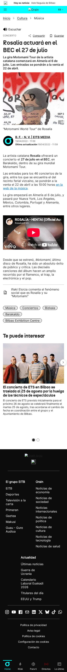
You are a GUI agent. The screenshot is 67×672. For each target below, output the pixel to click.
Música (10, 308)
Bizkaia (50, 308)
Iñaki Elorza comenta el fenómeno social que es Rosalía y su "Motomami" (35, 292)
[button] (63, 362)
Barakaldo (12, 314)
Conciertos (30, 308)
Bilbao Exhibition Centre (22, 320)
